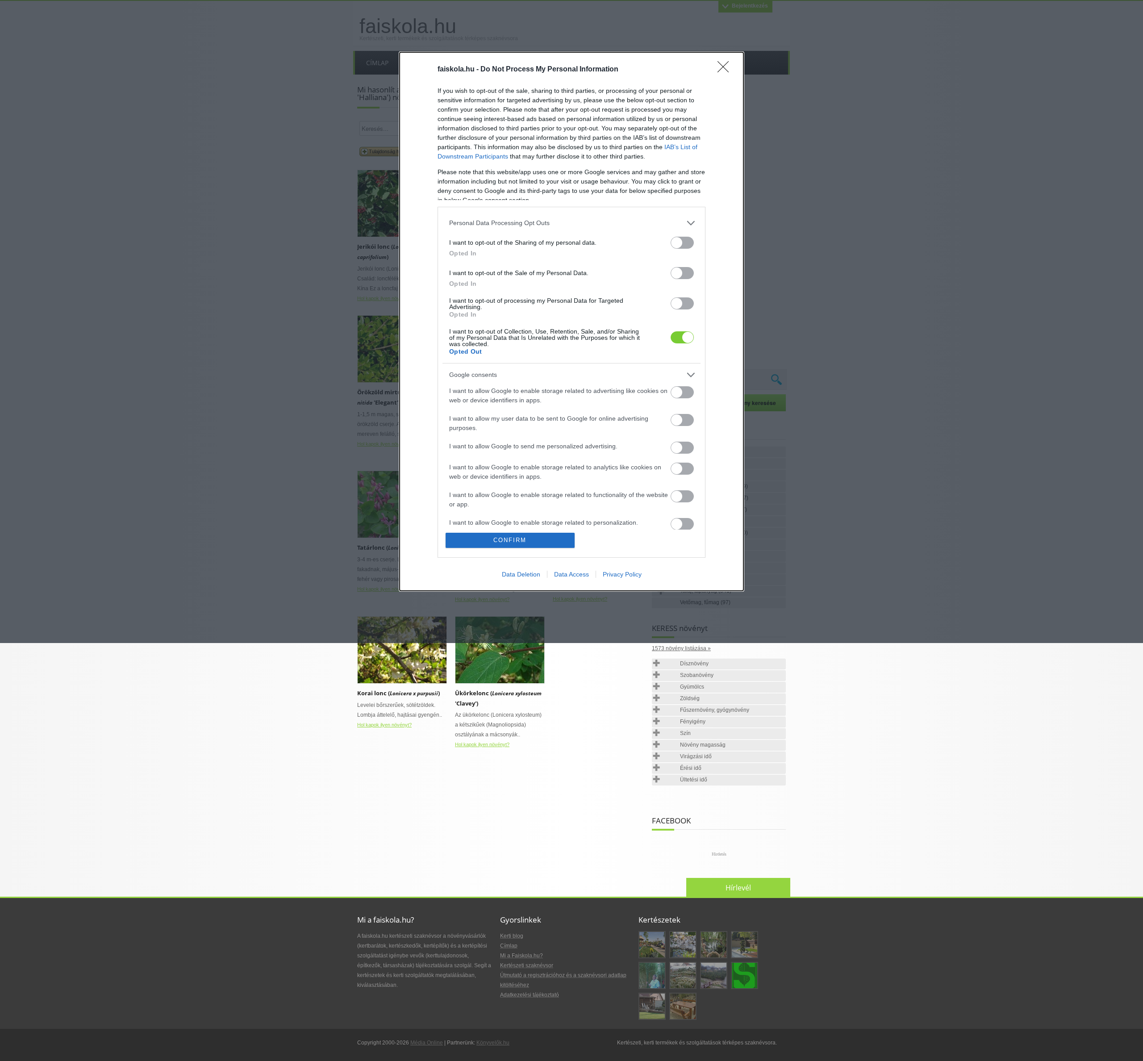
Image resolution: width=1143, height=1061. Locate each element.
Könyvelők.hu (492, 1043)
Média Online (426, 1043)
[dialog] (571, 321)
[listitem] (571, 223)
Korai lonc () (398, 693)
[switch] (682, 243)
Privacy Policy (622, 574)
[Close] (726, 69)
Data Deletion (521, 574)
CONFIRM (509, 540)
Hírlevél (738, 888)
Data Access (571, 574)
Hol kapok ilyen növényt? (384, 724)
